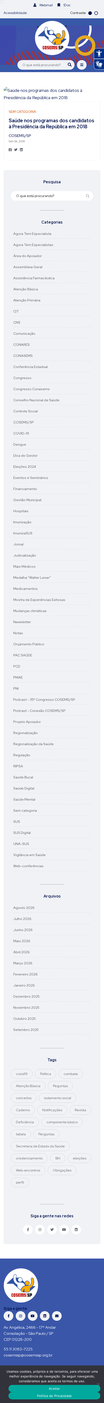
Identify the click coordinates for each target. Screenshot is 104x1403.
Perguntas (46, 1134)
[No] (98, 1384)
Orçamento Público (28, 644)
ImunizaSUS (22, 533)
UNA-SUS (21, 844)
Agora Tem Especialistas (33, 245)
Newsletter (22, 622)
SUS (16, 821)
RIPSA (18, 766)
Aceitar (54, 1388)
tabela (21, 1134)
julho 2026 (22, 919)
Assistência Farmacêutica (34, 278)
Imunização (22, 522)
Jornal (18, 544)
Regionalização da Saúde (33, 744)
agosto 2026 (24, 908)
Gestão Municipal (27, 500)
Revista (80, 1110)
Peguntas (60, 1086)
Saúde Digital (23, 788)
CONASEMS (23, 356)
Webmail (46, 5)
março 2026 (22, 963)
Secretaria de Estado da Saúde (40, 1146)
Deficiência (25, 1122)
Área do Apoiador (27, 256)
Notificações (52, 1110)
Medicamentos (25, 588)
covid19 (22, 1074)
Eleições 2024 (24, 466)
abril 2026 (21, 952)
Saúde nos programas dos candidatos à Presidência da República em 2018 (51, 123)
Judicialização (24, 555)
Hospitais (21, 511)
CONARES (21, 344)
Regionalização (25, 733)
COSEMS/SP (23, 422)
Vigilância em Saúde (29, 855)
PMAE (18, 677)
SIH (57, 1158)
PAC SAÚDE (22, 655)
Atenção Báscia (28, 1086)
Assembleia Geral (27, 267)
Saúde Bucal (23, 777)
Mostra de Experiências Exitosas (39, 600)
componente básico (62, 1122)
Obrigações (62, 1170)
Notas (18, 633)
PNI (16, 688)
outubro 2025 (24, 1018)
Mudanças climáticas (30, 611)
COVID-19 (21, 433)
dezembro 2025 (26, 996)
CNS (16, 322)
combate (71, 1074)
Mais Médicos (24, 566)
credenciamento (29, 1158)
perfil (20, 1182)
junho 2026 (23, 930)
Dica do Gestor (25, 455)
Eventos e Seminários (30, 478)
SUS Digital (22, 833)
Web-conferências (28, 866)
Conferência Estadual (30, 367)
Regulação (21, 755)
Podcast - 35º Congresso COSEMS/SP (44, 699)
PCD (16, 666)
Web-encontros (28, 1170)
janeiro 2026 (24, 985)
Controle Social (25, 411)
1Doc (67, 5)
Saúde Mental (24, 799)
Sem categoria (25, 810)
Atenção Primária (26, 300)
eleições (79, 1158)
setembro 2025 (26, 1030)
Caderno (23, 1110)
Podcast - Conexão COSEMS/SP (39, 710)
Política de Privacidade (54, 1396)
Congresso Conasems (31, 389)
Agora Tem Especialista (32, 234)
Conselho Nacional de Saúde (36, 400)
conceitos (23, 1098)
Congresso (22, 378)
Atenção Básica (25, 289)
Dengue (19, 444)
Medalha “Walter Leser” (32, 577)
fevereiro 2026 (25, 974)
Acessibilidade (15, 13)
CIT (16, 311)
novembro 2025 (26, 1007)
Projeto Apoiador (27, 722)
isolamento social (57, 1098)
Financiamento (25, 489)
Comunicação (24, 333)
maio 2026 (21, 941)
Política (45, 1074)
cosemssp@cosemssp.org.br (28, 1355)
